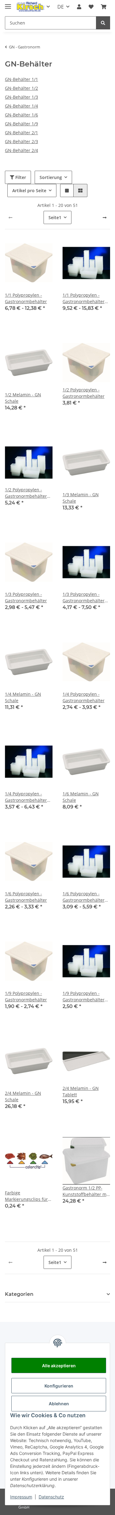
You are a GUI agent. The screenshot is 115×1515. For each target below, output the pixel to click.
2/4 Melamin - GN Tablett (81, 1091)
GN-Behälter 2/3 (21, 141)
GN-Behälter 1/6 (21, 115)
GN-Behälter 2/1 (21, 132)
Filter (20, 177)
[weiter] (104, 217)
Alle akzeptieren (59, 1365)
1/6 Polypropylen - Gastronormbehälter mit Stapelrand (84, 897)
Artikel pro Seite (29, 190)
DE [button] (60, 6)
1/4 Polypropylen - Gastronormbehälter (84, 697)
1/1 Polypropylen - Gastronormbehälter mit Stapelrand (84, 298)
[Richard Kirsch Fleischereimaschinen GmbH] (30, 7)
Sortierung (51, 177)
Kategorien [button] (19, 1294)
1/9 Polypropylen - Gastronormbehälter (26, 996)
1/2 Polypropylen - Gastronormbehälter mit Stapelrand (26, 493)
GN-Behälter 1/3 (21, 97)
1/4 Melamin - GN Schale (23, 697)
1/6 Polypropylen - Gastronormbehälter (26, 897)
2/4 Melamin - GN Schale (23, 1096)
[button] (79, 7)
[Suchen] (103, 22)
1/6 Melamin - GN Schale (81, 797)
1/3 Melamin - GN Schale (81, 498)
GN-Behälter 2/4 (21, 150)
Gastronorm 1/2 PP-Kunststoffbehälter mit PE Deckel (86, 1191)
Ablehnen (59, 1403)
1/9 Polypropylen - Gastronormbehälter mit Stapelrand (84, 996)
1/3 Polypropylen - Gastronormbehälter (26, 597)
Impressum (21, 1496)
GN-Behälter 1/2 (21, 88)
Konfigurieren (58, 1385)
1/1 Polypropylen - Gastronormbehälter (26, 298)
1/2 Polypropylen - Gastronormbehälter (84, 393)
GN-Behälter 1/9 (21, 124)
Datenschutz (51, 1496)
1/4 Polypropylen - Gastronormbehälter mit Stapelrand (26, 797)
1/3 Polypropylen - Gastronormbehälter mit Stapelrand (84, 597)
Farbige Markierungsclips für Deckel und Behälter (26, 1196)
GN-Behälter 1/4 (21, 106)
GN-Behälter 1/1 (21, 79)
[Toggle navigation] (8, 4)
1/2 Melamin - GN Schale (23, 398)
